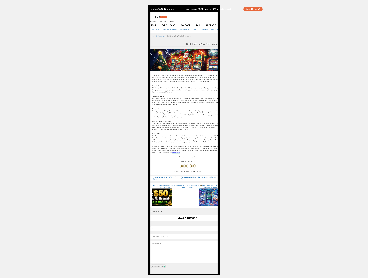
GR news (194, 29)
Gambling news (184, 29)
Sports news (214, 29)
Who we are (168, 25)
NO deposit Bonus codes (169, 29)
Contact (185, 25)
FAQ (198, 25)
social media (176, 152)
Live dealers (204, 29)
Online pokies (154, 29)
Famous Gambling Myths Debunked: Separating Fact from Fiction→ (199, 178)
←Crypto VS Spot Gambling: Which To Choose (164, 178)
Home (153, 25)
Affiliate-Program (216, 25)
